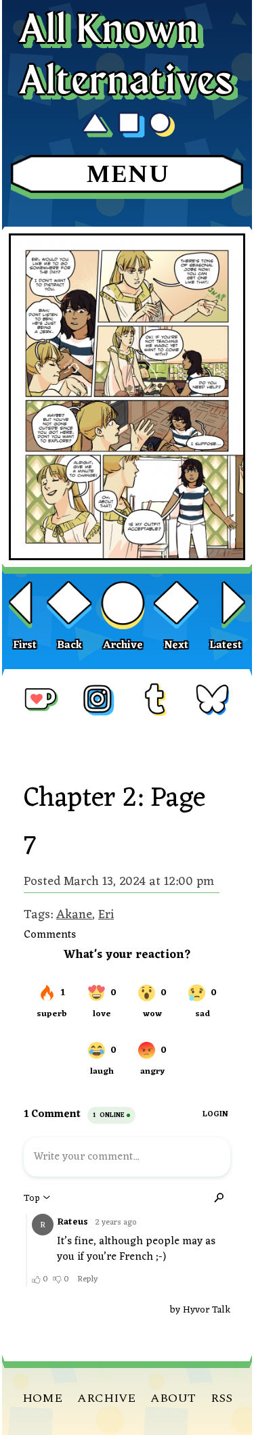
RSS (221, 1398)
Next (176, 645)
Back (69, 645)
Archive (123, 645)
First (25, 645)
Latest (225, 645)
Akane (74, 915)
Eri (106, 915)
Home (42, 1398)
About (173, 1398)
